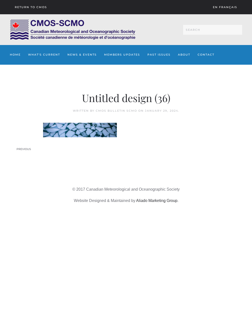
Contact (206, 54)
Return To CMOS (31, 7)
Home (15, 54)
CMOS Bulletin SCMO (116, 110)
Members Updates (122, 54)
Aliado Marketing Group (156, 201)
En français (225, 7)
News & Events (82, 54)
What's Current (44, 54)
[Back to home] (73, 29)
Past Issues (159, 54)
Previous (23, 149)
